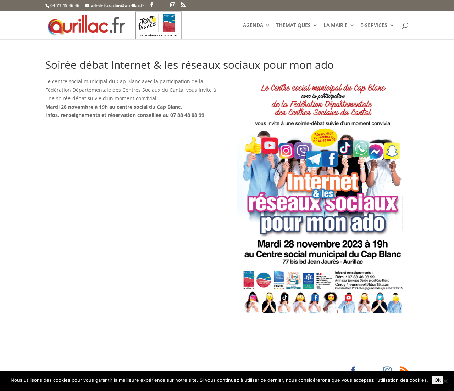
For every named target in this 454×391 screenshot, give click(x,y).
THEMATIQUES (293, 25)
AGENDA (253, 25)
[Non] (445, 381)
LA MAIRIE (335, 25)
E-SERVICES (373, 25)
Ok (437, 380)
